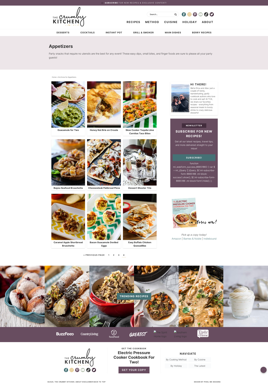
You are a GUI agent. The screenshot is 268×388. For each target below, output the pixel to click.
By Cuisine (199, 359)
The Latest (199, 365)
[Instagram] (189, 14)
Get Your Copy (134, 369)
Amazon (176, 238)
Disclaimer (87, 382)
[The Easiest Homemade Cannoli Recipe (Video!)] (67, 325)
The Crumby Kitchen (73, 17)
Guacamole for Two (68, 130)
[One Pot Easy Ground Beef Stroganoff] (111, 325)
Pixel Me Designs (212, 382)
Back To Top (100, 382)
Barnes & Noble (192, 238)
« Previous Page (94, 255)
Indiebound (210, 238)
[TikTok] (206, 14)
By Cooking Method (176, 359)
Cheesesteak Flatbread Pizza (104, 188)
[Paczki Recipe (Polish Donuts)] (22, 325)
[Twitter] (212, 14)
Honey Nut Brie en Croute (104, 130)
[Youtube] (200, 14)
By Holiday (176, 365)
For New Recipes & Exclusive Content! (136, 3)
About (79, 382)
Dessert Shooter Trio (139, 188)
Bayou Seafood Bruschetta (68, 188)
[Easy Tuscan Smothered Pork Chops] (201, 325)
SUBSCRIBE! (194, 157)
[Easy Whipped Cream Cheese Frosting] (245, 325)
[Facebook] (184, 14)
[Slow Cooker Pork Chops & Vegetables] (156, 325)
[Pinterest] (195, 14)
